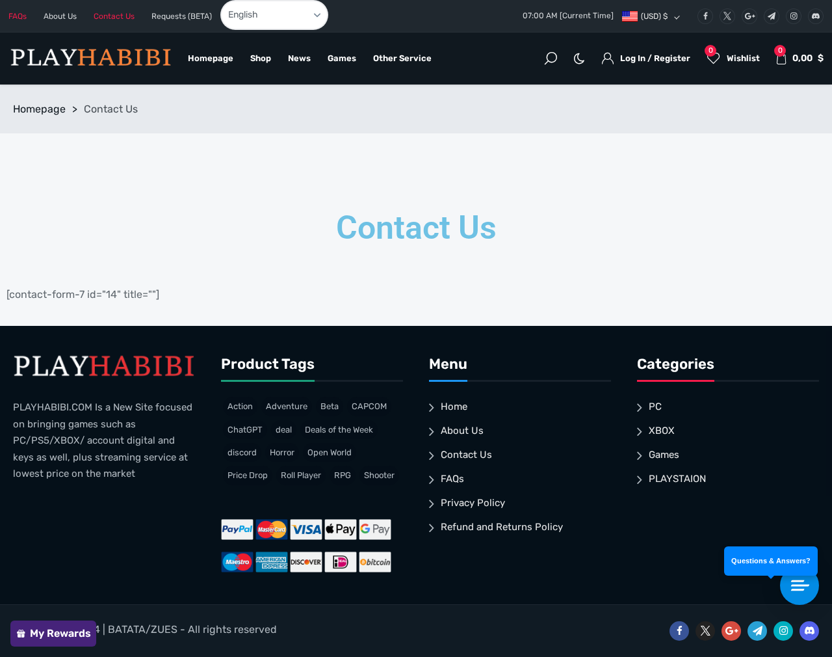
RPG (342, 475)
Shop (260, 58)
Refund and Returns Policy (502, 527)
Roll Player (301, 475)
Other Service (402, 58)
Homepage (210, 58)
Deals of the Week (339, 430)
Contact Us (114, 16)
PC (655, 406)
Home (454, 406)
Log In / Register (655, 58)
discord (242, 452)
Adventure (286, 406)
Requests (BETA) (181, 16)
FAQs (17, 16)
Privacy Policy (473, 503)
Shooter (379, 475)
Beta (329, 406)
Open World (329, 452)
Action (240, 406)
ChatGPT (245, 430)
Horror (282, 452)
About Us (60, 16)
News (299, 58)
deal (284, 430)
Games (342, 58)
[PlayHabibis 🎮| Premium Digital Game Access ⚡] (89, 58)
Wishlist (734, 54)
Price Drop (248, 475)
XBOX (662, 430)
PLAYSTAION (677, 479)
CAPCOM (369, 406)
